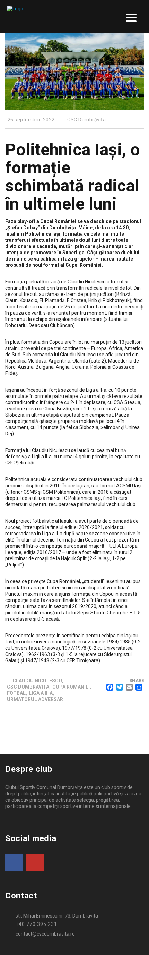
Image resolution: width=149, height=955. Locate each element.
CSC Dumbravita (28, 687)
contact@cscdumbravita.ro (45, 934)
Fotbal (16, 693)
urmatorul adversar (35, 699)
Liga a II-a (41, 693)
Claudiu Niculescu (37, 680)
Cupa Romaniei (71, 687)
